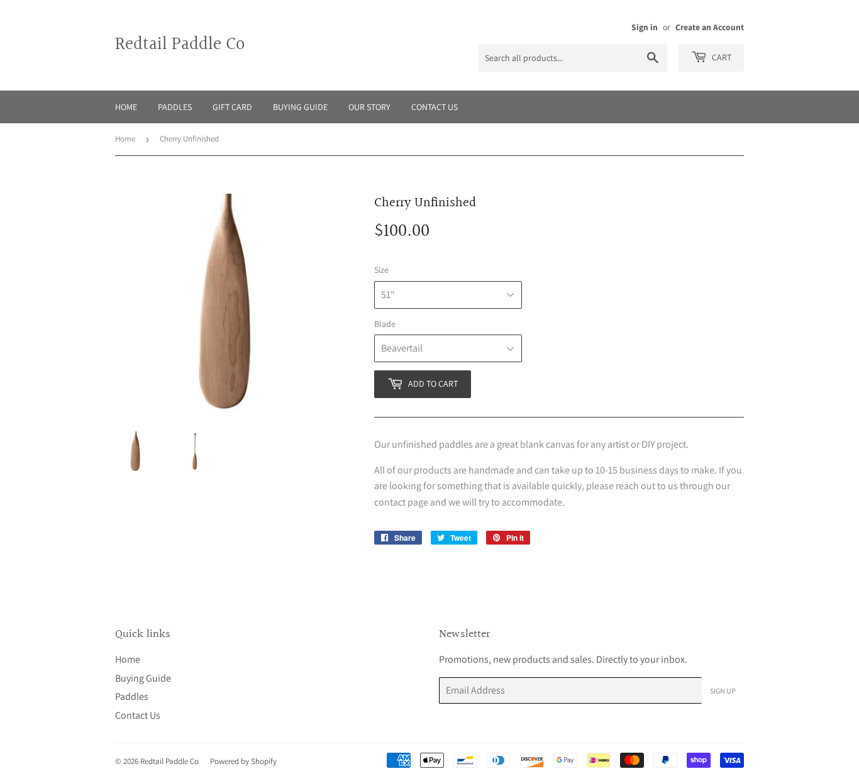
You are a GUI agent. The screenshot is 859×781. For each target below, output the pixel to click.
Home (126, 107)
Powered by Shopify (243, 761)
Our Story (369, 107)
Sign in (644, 27)
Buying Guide (300, 107)
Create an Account (709, 27)
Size (381, 269)
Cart (720, 57)
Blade (385, 324)
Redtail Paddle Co (180, 45)
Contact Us (434, 107)
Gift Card (232, 107)
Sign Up (723, 690)
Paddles (175, 107)
